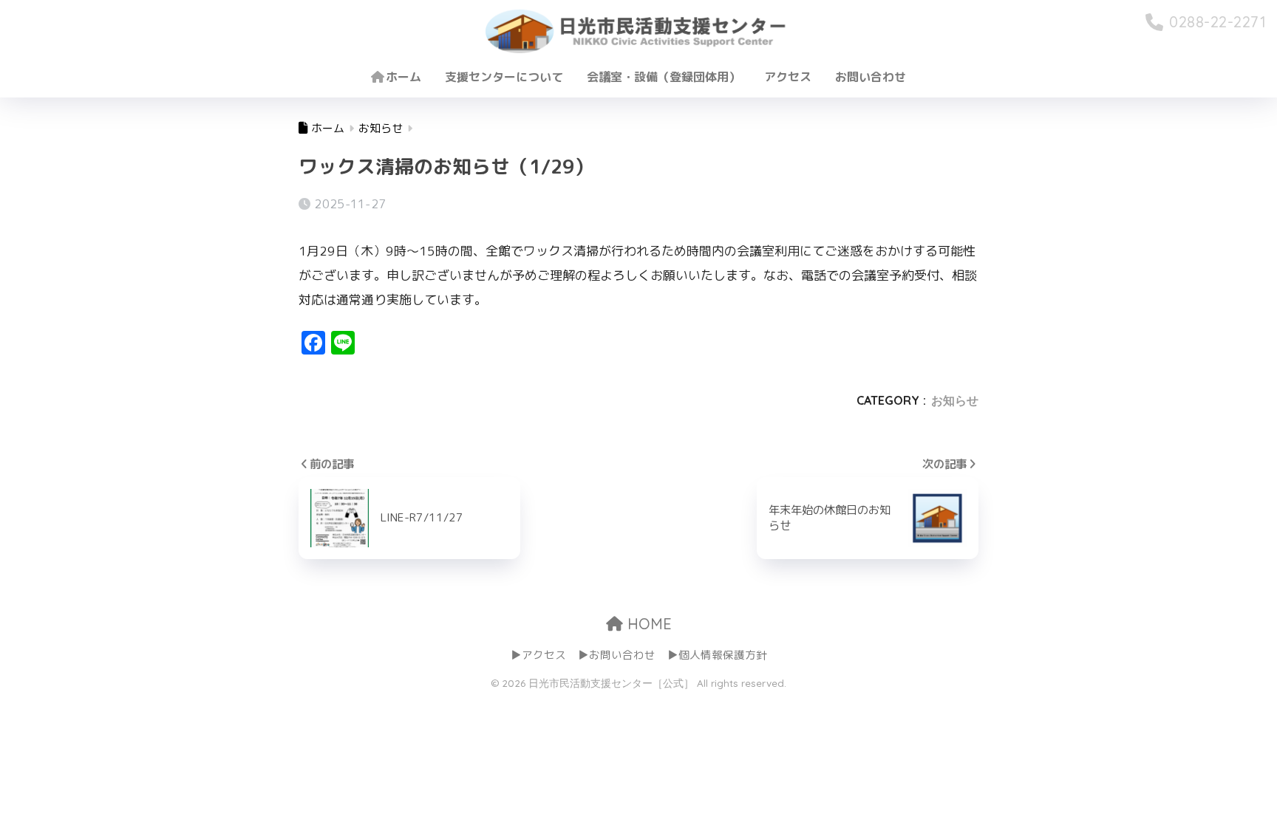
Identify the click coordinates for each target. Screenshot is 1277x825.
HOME (647, 624)
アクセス (787, 77)
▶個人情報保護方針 (717, 655)
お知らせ (954, 400)
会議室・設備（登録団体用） (663, 77)
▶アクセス (538, 655)
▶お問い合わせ (616, 655)
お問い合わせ (870, 77)
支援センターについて (504, 77)
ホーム (403, 77)
